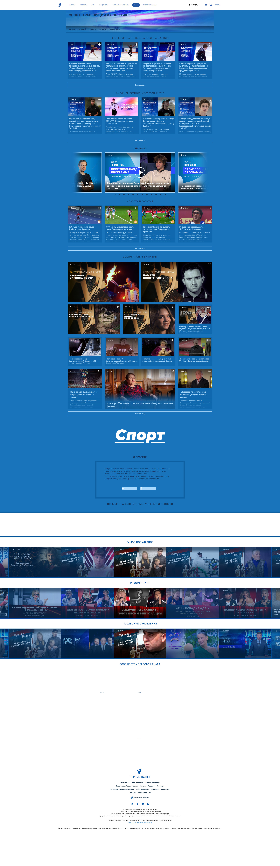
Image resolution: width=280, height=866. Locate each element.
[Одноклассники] (148, 488)
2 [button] (119, 194)
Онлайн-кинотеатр (152, 782)
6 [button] (137, 194)
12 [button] (165, 194)
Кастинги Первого (147, 786)
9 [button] (151, 194)
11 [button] (160, 194)
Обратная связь (142, 789)
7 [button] (142, 194)
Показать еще (140, 85)
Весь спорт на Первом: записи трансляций (140, 37)
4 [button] (128, 194)
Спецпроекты (137, 782)
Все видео (160, 786)
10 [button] (156, 194)
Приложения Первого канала (127, 786)
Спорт (136, 5)
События (132, 792)
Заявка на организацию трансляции (140, 822)
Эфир (73, 5)
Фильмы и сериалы (120, 5)
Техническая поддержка (160, 789)
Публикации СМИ (144, 792)
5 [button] (133, 194)
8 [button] (147, 194)
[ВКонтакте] (129, 488)
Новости (83, 5)
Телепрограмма (150, 5)
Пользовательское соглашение (122, 789)
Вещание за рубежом (141, 797)
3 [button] (124, 194)
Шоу (93, 5)
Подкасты (103, 5)
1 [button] (115, 194)
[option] (140, 172)
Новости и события (140, 201)
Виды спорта (114, 29)
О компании (125, 782)
